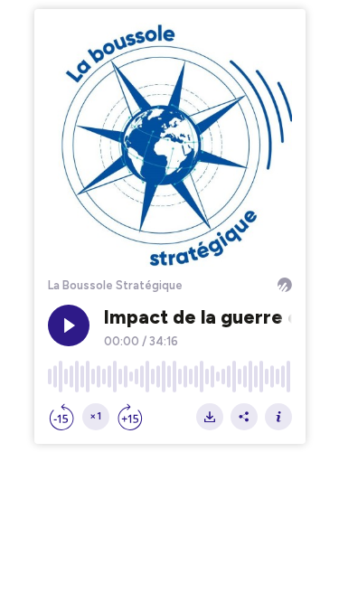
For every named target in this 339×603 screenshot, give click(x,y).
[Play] (68, 325)
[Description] (278, 416)
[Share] (244, 416)
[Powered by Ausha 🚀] (285, 285)
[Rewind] (61, 416)
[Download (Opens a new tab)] (209, 416)
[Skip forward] (130, 416)
